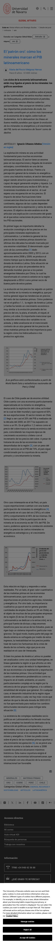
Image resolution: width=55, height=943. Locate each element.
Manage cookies (27, 921)
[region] (27, 913)
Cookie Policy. (12, 916)
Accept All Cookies (27, 937)
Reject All (27, 929)
